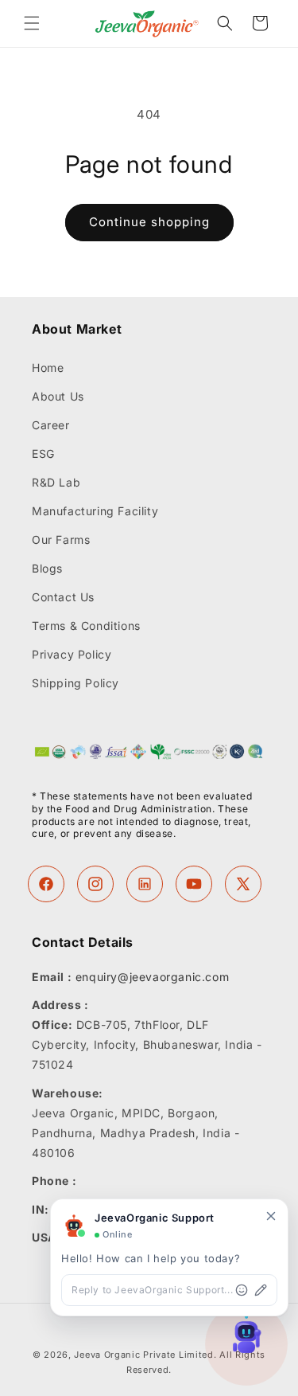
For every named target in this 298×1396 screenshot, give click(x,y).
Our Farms (61, 539)
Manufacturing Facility (95, 511)
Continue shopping (149, 221)
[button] (31, 23)
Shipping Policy (75, 683)
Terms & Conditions (86, 625)
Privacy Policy (71, 654)
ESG (43, 453)
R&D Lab (56, 482)
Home (48, 367)
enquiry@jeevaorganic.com (152, 976)
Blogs (47, 568)
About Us (58, 396)
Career (51, 425)
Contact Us (63, 597)
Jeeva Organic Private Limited (143, 1354)
